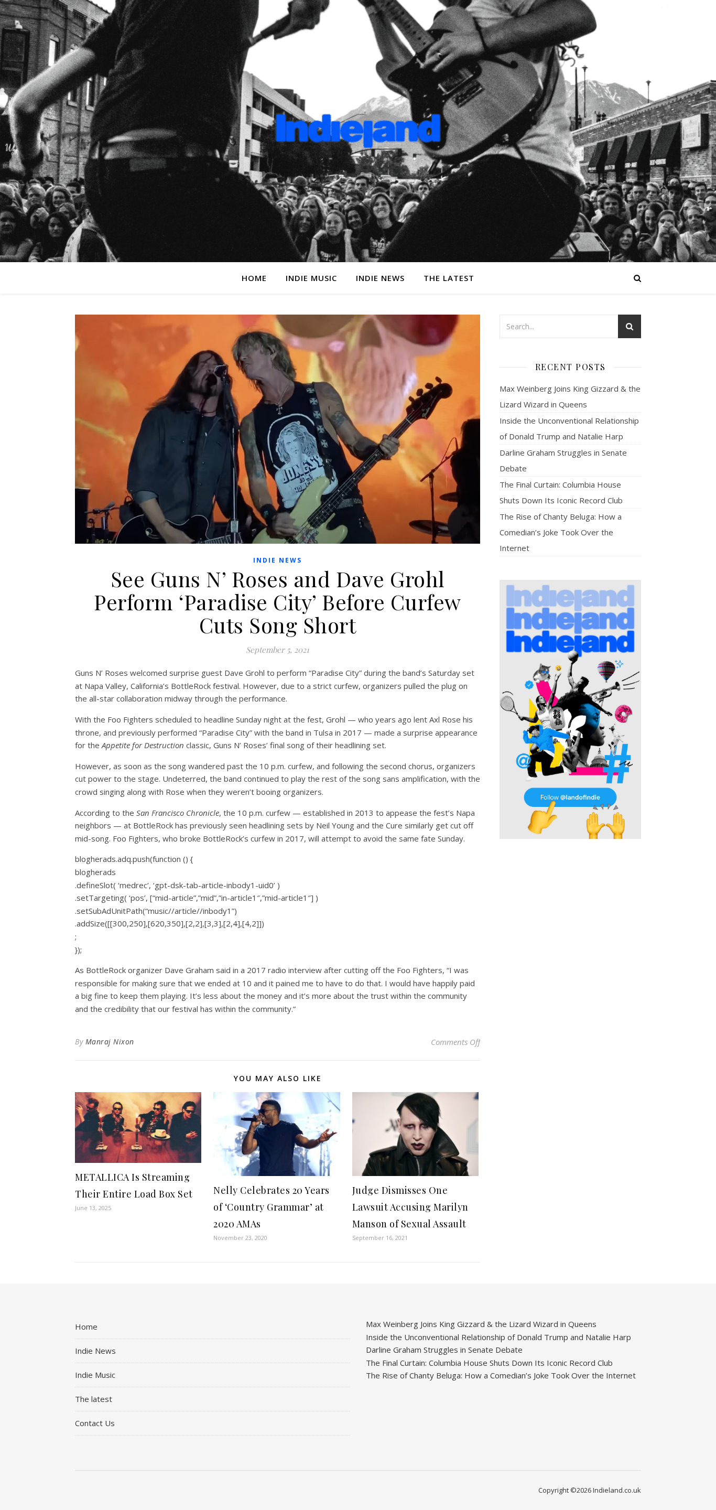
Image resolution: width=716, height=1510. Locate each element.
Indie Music (311, 278)
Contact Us (95, 1423)
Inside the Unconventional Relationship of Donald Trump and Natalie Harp (498, 1337)
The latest (449, 278)
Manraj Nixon (109, 1042)
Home (254, 278)
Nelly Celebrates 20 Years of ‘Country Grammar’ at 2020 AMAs (271, 1207)
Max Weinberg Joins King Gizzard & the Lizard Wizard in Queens (481, 1324)
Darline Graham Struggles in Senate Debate (444, 1349)
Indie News (380, 278)
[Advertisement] (570, 1012)
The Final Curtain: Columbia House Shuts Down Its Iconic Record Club (489, 1362)
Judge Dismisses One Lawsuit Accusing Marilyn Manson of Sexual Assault (410, 1207)
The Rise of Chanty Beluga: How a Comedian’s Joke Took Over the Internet (561, 532)
